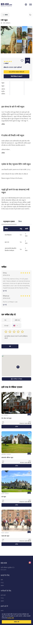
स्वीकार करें (16, 622)
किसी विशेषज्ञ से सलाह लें (16, 76)
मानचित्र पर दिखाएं (17, 379)
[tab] (9, 221)
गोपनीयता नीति (10, 618)
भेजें (10, 346)
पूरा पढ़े (5, 291)
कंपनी (2, 610)
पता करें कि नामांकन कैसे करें (16, 72)
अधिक (16, 426)
